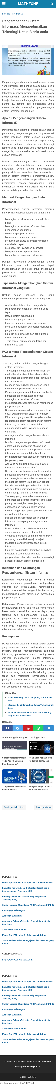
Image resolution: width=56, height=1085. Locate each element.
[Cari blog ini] (52, 4)
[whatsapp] (38, 728)
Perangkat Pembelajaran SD (28, 1066)
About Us (31, 1061)
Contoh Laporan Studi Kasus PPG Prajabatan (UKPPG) (28, 905)
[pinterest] (28, 728)
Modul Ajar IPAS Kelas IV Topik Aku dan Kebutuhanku (27, 882)
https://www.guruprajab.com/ (18, 959)
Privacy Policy (44, 1061)
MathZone (28, 4)
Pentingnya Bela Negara (13, 910)
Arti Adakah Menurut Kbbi (14, 929)
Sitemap (8, 1061)
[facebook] (7, 728)
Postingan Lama (44, 807)
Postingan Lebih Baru (14, 807)
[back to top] (50, 1078)
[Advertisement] (28, 843)
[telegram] (48, 728)
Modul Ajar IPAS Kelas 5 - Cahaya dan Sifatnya (24, 935)
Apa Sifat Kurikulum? (12, 916)
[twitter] (18, 728)
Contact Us (19, 1061)
